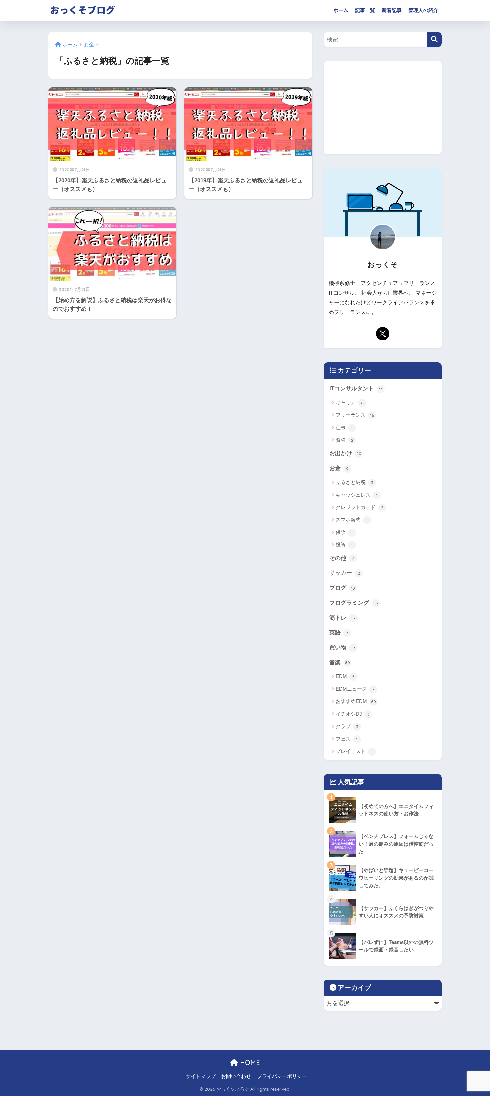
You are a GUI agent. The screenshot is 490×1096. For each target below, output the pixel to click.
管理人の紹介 (423, 10)
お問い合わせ (236, 1076)
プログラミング (353, 603)
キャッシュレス (357, 495)
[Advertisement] (383, 107)
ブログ (342, 588)
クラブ (347, 726)
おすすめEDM (356, 701)
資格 (344, 440)
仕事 (344, 427)
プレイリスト (354, 751)
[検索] (434, 39)
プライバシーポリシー (282, 1076)
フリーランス (355, 415)
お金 (339, 468)
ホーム (340, 10)
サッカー (344, 573)
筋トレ (342, 618)
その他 (341, 558)
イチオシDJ (353, 714)
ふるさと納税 (354, 482)
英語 (339, 632)
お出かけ (345, 453)
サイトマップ (201, 1076)
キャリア (349, 402)
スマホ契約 (352, 519)
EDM (345, 676)
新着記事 (392, 10)
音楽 (339, 662)
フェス (347, 739)
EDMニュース (355, 689)
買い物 (342, 647)
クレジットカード (359, 507)
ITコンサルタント (356, 388)
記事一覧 (365, 10)
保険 (344, 532)
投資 (344, 544)
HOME (249, 1062)
